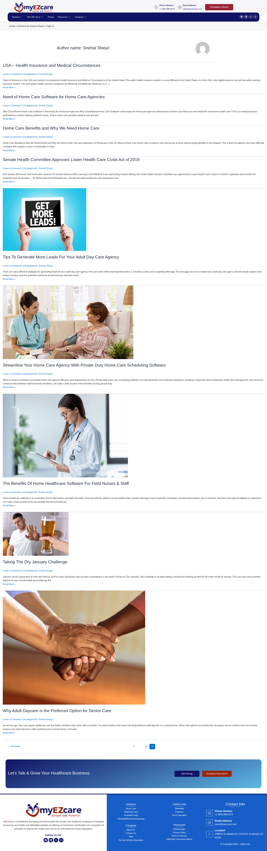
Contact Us (131, 833)
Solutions (16, 17)
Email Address (223, 820)
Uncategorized (30, 74)
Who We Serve (33, 17)
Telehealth (179, 808)
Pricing (51, 17)
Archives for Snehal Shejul (30, 26)
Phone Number (224, 811)
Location (220, 830)
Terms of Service (179, 836)
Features (179, 812)
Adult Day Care (131, 812)
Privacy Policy (179, 832)
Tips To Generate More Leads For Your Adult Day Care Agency (61, 257)
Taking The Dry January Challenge (35, 562)
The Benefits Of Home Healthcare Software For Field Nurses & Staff (66, 483)
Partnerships (179, 829)
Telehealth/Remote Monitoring (131, 819)
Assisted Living (131, 815)
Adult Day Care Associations (179, 839)
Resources (62, 17)
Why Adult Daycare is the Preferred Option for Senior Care (57, 710)
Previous (14, 746)
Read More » (9, 87)
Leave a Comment (12, 74)
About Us (131, 830)
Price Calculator (179, 815)
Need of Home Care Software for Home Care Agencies (54, 96)
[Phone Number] (209, 813)
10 (146, 746)
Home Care (131, 808)
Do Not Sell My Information (131, 840)
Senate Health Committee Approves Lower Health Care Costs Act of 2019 (71, 159)
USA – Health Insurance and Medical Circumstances (51, 65)
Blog (131, 836)
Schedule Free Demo (217, 774)
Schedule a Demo (219, 7)
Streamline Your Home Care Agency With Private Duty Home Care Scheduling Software (84, 365)
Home (12, 26)
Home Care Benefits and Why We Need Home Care (51, 128)
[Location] (209, 834)
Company (79, 17)
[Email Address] (209, 822)
